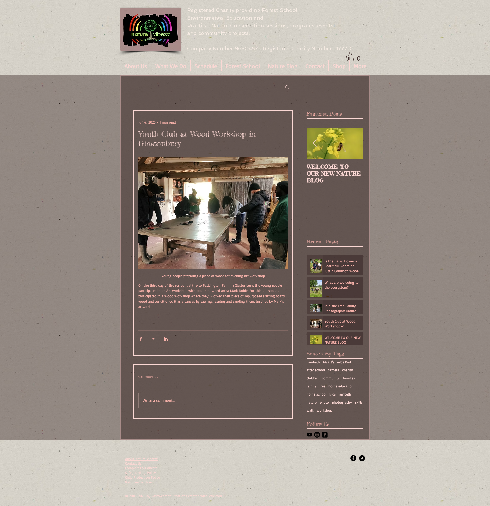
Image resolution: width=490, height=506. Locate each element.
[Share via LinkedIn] (165, 339)
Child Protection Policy (142, 477)
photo (324, 402)
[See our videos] (309, 435)
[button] (170, 65)
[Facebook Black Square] (325, 435)
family (311, 386)
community (331, 378)
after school (316, 370)
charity (347, 370)
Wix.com (215, 495)
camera (333, 370)
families (349, 378)
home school (316, 394)
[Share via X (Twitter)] (153, 339)
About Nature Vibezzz (141, 458)
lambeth (345, 394)
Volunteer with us (139, 482)
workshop (324, 410)
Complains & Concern (141, 468)
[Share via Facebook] (140, 339)
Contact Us (133, 463)
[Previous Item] (314, 143)
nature (312, 402)
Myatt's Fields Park (337, 362)
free (322, 386)
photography (342, 402)
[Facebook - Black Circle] (353, 458)
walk (310, 410)
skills (358, 402)
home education (341, 386)
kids (332, 394)
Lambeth (313, 362)
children (313, 378)
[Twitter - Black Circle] (362, 458)
